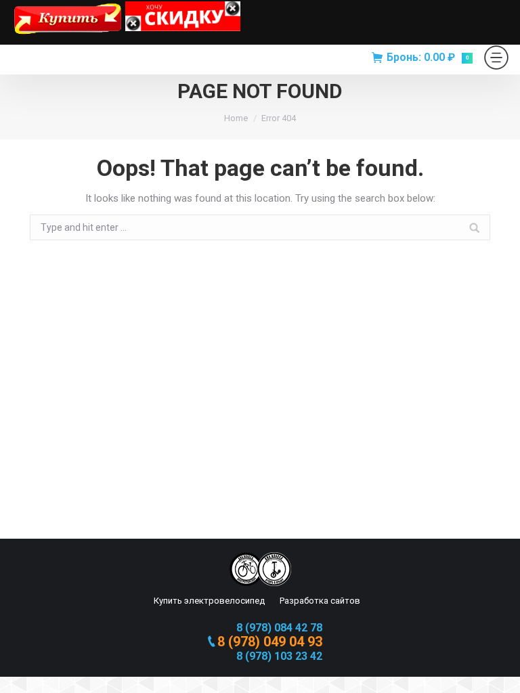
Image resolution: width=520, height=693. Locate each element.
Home (236, 118)
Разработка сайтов (319, 601)
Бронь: (428, 57)
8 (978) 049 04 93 (269, 641)
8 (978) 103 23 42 (279, 656)
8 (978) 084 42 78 (279, 627)
